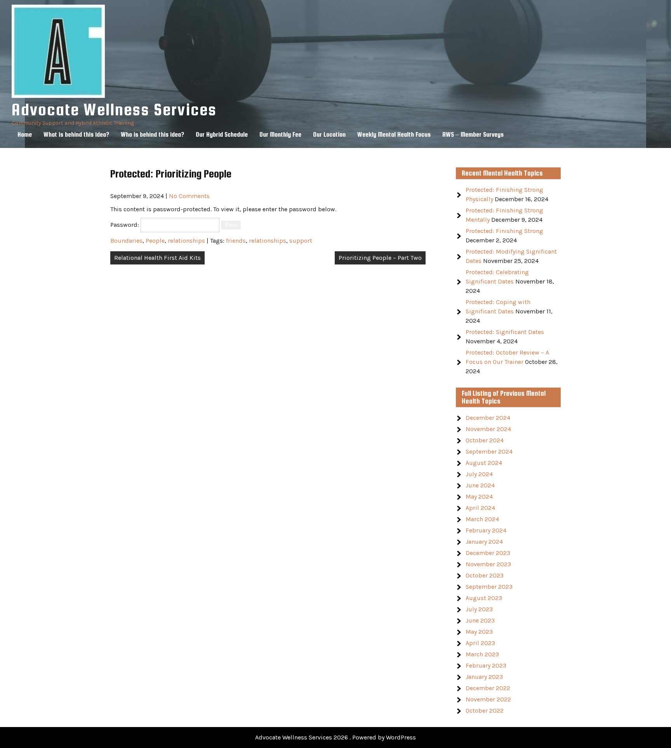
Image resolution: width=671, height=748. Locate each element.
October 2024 (485, 440)
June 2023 (480, 620)
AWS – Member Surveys (473, 134)
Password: (125, 224)
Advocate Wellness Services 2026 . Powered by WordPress (335, 737)
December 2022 (488, 688)
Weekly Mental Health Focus (394, 134)
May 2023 (479, 631)
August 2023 (484, 598)
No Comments (189, 196)
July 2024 (479, 474)
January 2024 (484, 541)
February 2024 (486, 530)
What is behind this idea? (76, 134)
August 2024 (484, 462)
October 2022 (485, 710)
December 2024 (488, 417)
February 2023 (486, 665)
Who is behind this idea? (152, 134)
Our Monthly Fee (280, 134)
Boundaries (126, 240)
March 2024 (482, 519)
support (300, 240)
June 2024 (480, 485)
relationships (186, 240)
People (155, 240)
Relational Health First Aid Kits (157, 257)
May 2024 (479, 496)
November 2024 (488, 429)
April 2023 (480, 643)
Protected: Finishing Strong (504, 231)
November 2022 (488, 699)
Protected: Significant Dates (505, 332)
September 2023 (489, 586)
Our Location (329, 134)
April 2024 (480, 507)
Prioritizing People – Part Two (380, 257)
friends (236, 240)
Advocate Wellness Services (114, 109)
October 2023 (485, 575)
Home (24, 134)
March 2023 (482, 654)
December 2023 (488, 553)
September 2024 (489, 451)
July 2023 (479, 609)
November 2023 (488, 564)
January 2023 (484, 676)
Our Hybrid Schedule (222, 134)
